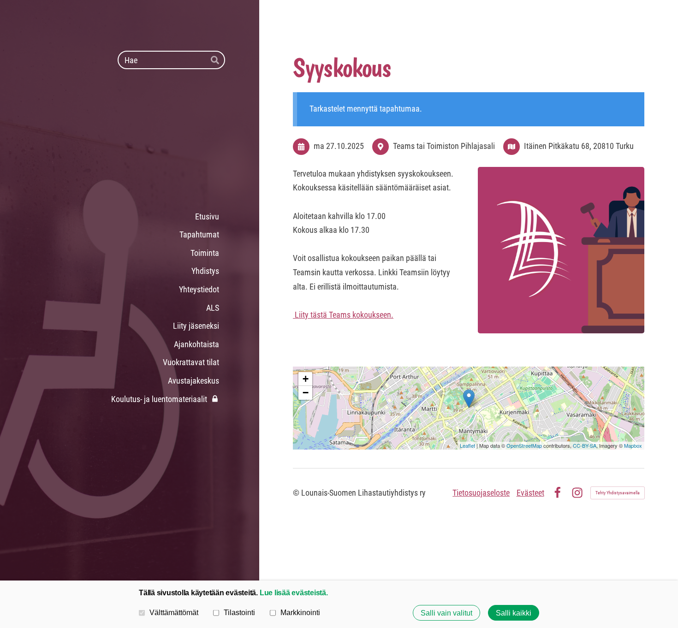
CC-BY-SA (584, 445)
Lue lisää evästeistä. (294, 592)
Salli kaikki (513, 613)
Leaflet (467, 445)
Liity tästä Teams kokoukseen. (343, 315)
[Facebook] (557, 492)
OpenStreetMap (524, 445)
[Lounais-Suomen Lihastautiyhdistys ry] (148, 138)
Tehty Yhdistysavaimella (617, 492)
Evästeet (530, 493)
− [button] (306, 392)
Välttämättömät (173, 612)
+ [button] (306, 379)
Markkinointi (300, 612)
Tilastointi (239, 612)
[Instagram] (577, 492)
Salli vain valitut (446, 613)
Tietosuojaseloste (481, 493)
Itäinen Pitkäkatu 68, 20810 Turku (579, 146)
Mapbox (633, 445)
